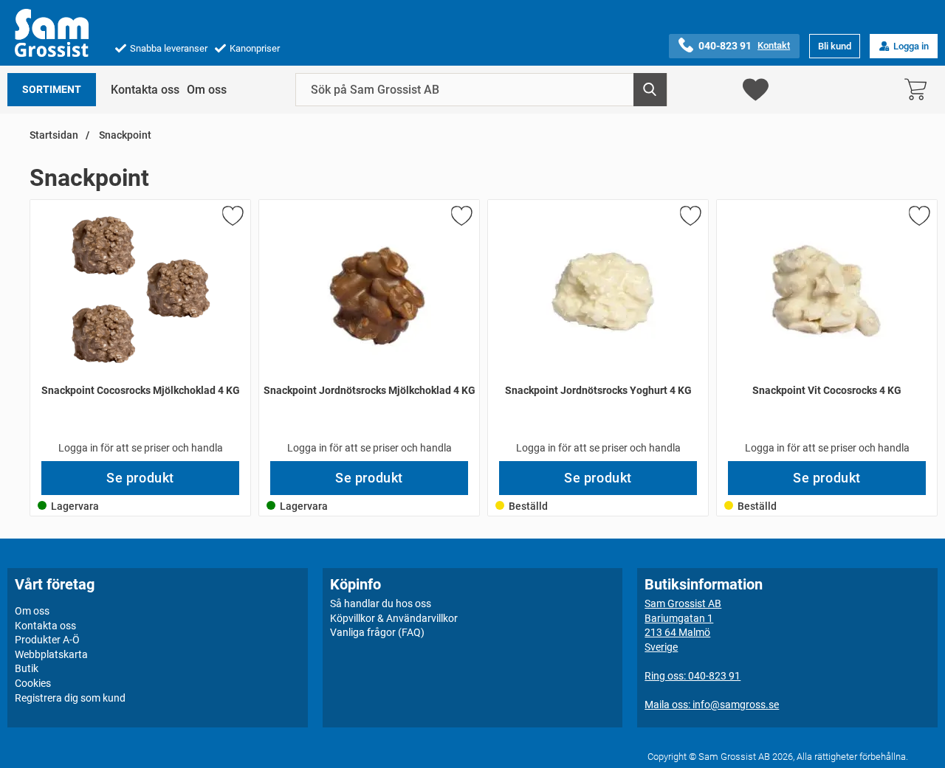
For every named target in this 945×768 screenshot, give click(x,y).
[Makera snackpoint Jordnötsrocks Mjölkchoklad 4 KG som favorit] (460, 218)
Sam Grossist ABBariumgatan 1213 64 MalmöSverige (683, 625)
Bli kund (834, 46)
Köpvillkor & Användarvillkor (394, 618)
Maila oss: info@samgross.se (712, 704)
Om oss (207, 90)
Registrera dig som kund (70, 698)
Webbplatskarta (51, 654)
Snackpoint (124, 135)
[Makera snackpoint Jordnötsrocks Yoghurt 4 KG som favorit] (689, 218)
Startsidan (54, 135)
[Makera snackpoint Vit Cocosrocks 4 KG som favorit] (918, 218)
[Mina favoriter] (756, 90)
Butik (26, 668)
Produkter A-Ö (47, 640)
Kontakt (773, 45)
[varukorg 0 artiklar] (919, 89)
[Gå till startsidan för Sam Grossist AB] (52, 33)
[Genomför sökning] (650, 89)
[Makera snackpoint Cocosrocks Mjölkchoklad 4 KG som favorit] (232, 218)
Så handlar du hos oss (380, 603)
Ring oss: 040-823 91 (692, 676)
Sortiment (51, 89)
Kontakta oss (145, 90)
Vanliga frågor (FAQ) (377, 632)
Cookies (33, 683)
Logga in (911, 46)
